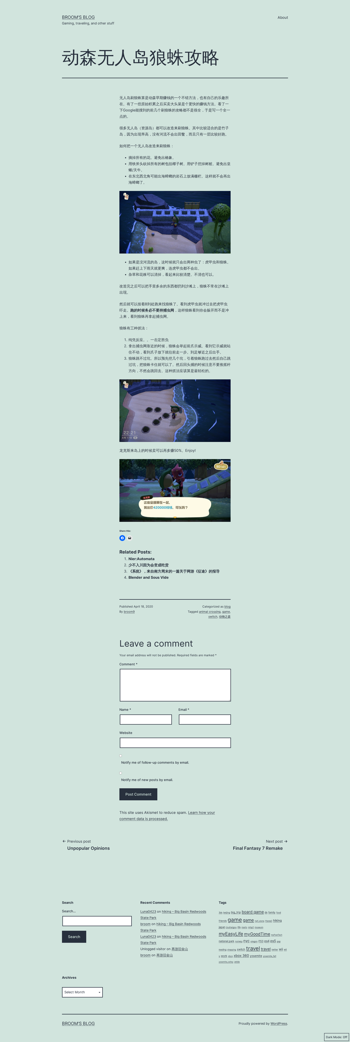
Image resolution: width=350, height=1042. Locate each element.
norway (238, 941)
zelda (237, 961)
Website (125, 733)
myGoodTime (257, 933)
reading (222, 949)
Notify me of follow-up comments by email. (155, 762)
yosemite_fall (269, 956)
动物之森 (225, 616)
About (283, 17)
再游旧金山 (180, 949)
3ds (220, 912)
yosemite (256, 956)
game (226, 611)
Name (125, 710)
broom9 (129, 611)
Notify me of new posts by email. (147, 780)
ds (266, 912)
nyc (246, 941)
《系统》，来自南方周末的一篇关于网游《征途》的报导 (174, 571)
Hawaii (268, 921)
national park (226, 941)
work (224, 956)
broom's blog (78, 17)
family (271, 912)
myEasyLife (231, 934)
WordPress (279, 1023)
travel (253, 948)
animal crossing (210, 611)
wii (281, 949)
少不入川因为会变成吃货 (149, 565)
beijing (226, 912)
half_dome (259, 921)
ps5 (273, 941)
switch (212, 616)
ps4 (266, 941)
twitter (275, 949)
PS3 (260, 941)
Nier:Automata (142, 559)
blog (227, 606)
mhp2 (251, 927)
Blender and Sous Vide (149, 577)
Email (183, 710)
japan (222, 927)
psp (279, 941)
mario (244, 927)
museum (259, 927)
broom (145, 924)
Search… (69, 911)
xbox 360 (241, 956)
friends (223, 920)
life (239, 927)
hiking (277, 920)
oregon (254, 941)
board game (253, 911)
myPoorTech (276, 935)
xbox (230, 956)
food (278, 912)
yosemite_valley (226, 962)
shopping (231, 949)
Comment (128, 664)
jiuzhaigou (231, 927)
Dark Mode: (334, 1037)
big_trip (236, 912)
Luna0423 (148, 911)
